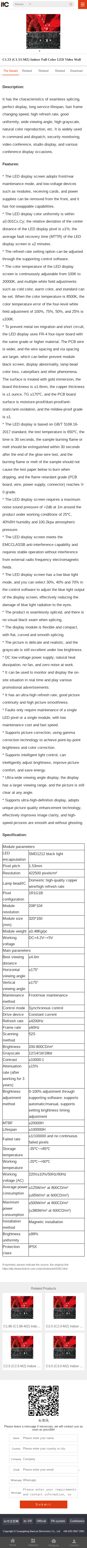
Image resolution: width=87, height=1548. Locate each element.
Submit (44, 1504)
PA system (58, 1521)
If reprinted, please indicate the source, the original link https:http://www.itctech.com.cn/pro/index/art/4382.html (35, 1266)
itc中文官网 (11, 1521)
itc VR (28, 1521)
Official (41, 1521)
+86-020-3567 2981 (73, 1531)
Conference (77, 1521)
